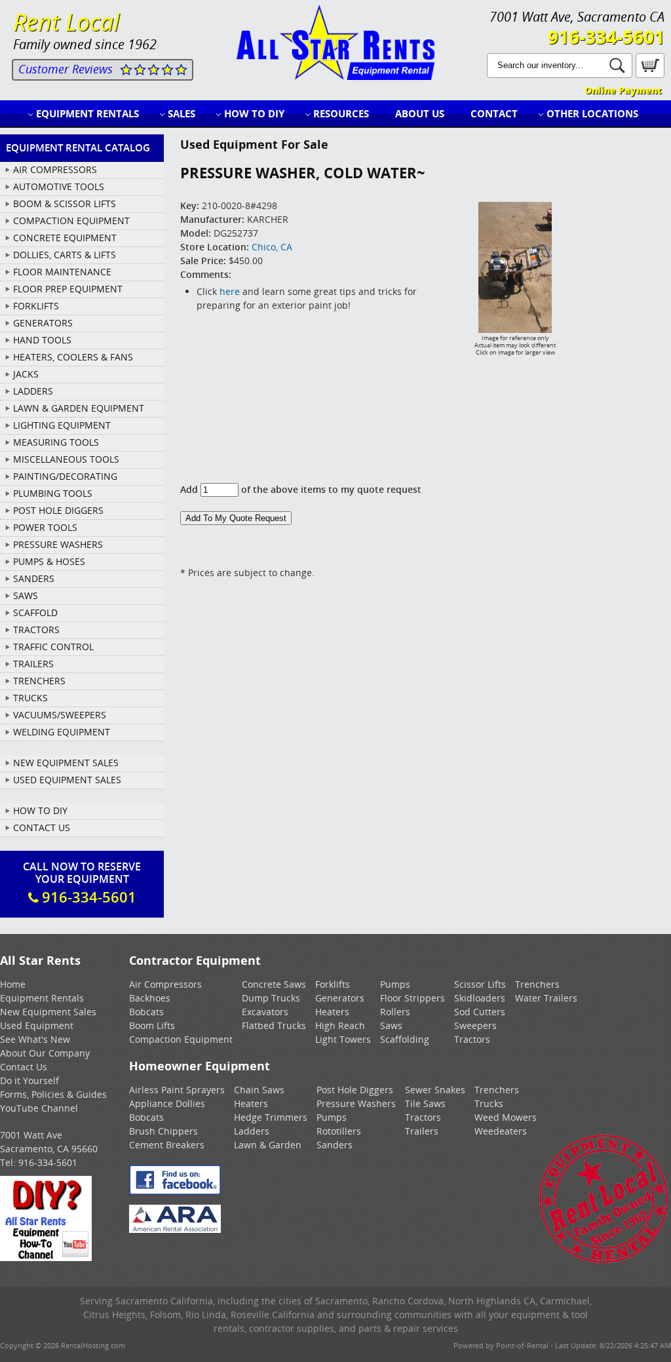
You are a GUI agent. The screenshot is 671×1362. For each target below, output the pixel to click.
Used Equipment (36, 1025)
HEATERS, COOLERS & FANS (73, 357)
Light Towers (343, 1039)
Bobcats (146, 1011)
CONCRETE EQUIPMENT (65, 237)
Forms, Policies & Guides (53, 1094)
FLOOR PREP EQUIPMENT (68, 288)
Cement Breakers (166, 1144)
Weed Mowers (505, 1117)
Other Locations (592, 113)
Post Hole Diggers (354, 1089)
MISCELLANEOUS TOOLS (66, 459)
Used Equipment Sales (67, 779)
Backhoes (149, 998)
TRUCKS (30, 697)
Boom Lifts (152, 1025)
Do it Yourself (29, 1080)
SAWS (25, 595)
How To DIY (40, 810)
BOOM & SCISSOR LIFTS (64, 203)
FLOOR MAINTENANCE (62, 271)
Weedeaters (500, 1131)
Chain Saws (259, 1089)
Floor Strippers (412, 998)
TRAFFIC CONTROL (53, 646)
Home (13, 984)
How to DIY (254, 113)
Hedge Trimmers (270, 1117)
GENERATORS (43, 323)
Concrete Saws (274, 984)
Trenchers (537, 984)
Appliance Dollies (167, 1103)
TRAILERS (33, 663)
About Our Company (45, 1053)
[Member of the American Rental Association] (175, 1229)
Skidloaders (479, 998)
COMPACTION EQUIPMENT (71, 220)
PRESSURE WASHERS (58, 544)
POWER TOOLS (45, 527)
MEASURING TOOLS (56, 442)
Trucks (488, 1103)
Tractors (472, 1039)
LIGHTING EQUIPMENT (62, 425)
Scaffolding (404, 1039)
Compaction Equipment (181, 1039)
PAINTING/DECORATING (65, 476)
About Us (419, 113)
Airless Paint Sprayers (177, 1089)
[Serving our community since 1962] (604, 1261)
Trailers (421, 1131)
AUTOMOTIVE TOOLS (58, 186)
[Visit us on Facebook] (175, 1191)
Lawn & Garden (267, 1144)
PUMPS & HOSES (49, 561)
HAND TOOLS (42, 340)
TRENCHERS (39, 680)
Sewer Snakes (435, 1089)
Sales (181, 113)
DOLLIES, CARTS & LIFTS (64, 254)
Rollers (395, 1011)
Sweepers (475, 1025)
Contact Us (41, 827)
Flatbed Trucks (274, 1025)
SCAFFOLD (35, 612)
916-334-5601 (606, 36)
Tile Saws (425, 1103)
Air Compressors (165, 984)
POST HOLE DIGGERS (58, 510)
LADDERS (33, 391)
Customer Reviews (65, 69)
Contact (494, 113)
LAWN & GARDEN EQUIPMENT (78, 408)
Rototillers (338, 1131)
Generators (339, 998)
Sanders (334, 1144)
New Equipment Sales (66, 762)
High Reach (340, 1025)
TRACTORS (36, 629)
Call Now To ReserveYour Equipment (82, 882)
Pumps (395, 984)
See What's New (35, 1039)
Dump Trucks (271, 998)
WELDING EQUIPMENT (61, 732)
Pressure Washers (356, 1103)
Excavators (265, 1011)
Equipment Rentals (87, 113)
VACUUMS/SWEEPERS (59, 715)
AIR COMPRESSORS (55, 169)
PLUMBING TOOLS (52, 493)
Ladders (251, 1131)
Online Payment (623, 90)
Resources (341, 113)
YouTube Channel (39, 1108)
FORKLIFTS (36, 306)
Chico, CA (272, 247)
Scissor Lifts (480, 984)
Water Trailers (546, 998)
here (230, 291)
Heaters (332, 1011)
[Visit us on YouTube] (46, 1257)
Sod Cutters (479, 1011)
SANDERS (33, 578)
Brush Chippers (163, 1131)
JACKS (26, 374)
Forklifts (332, 984)
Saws (391, 1025)
